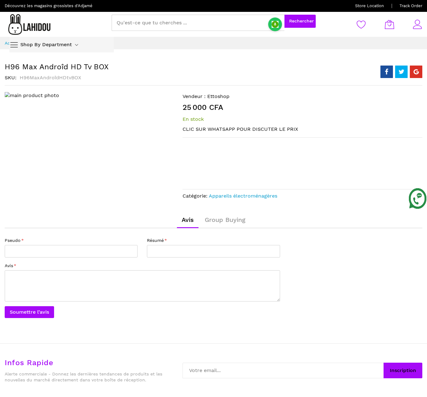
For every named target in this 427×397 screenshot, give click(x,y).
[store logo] (30, 24)
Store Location (369, 5)
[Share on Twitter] (401, 72)
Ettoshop (218, 96)
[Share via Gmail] (416, 72)
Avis (188, 219)
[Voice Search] (275, 24)
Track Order (410, 5)
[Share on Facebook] (386, 72)
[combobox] (198, 23)
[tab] (187, 220)
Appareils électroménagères (243, 196)
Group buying (225, 219)
